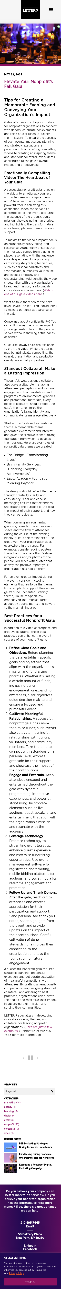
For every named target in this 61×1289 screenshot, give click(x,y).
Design (7, 1116)
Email (30, 1226)
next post (38, 1058)
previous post (22, 1058)
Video (7, 1133)
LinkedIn (30, 1245)
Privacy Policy (16, 1273)
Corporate (9, 1129)
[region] (30, 1271)
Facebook (30, 1249)
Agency (8, 1107)
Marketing (9, 1103)
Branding (9, 1111)
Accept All (30, 1282)
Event (7, 1120)
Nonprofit (9, 1124)
